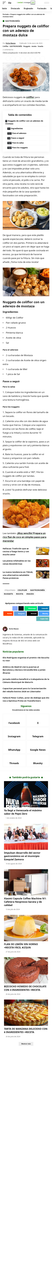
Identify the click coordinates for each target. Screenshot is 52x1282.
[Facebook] (14, 720)
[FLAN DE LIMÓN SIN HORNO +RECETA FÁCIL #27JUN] (26, 928)
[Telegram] (37, 733)
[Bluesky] (37, 760)
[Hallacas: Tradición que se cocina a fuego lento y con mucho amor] (42, 551)
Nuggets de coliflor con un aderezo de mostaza (24, 122)
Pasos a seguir (17, 138)
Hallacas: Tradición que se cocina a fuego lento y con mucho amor (16, 551)
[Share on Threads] (37, 58)
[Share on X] (13, 58)
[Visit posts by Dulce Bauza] (5, 629)
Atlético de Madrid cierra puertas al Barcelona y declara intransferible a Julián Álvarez (24, 670)
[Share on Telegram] (32, 58)
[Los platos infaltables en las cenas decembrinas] (42, 563)
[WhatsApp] (14, 747)
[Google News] (37, 747)
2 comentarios (8, 49)
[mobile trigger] (5, 3)
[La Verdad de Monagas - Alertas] (26, 3)
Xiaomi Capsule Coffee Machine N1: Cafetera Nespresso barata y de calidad (25, 902)
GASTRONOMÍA (16, 46)
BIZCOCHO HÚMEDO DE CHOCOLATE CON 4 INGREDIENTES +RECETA (25, 988)
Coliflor (5, 46)
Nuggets (26, 46)
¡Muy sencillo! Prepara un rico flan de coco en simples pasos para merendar (24, 537)
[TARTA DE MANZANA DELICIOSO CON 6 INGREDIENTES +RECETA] (26, 1013)
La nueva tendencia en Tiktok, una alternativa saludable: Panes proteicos (18, 575)
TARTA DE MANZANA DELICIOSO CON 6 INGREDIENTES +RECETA (25, 1030)
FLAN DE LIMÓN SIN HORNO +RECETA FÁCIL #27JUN (21, 946)
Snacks (40, 46)
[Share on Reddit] (27, 58)
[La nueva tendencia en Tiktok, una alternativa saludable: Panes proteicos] (42, 574)
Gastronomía (12, 21)
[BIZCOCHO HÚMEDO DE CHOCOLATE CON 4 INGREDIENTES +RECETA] (26, 970)
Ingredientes (17, 128)
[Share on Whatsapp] (18, 58)
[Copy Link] (42, 58)
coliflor (30, 97)
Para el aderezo (19, 133)
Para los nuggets (20, 147)
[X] (37, 720)
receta (33, 46)
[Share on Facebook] (8, 58)
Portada (6, 14)
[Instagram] (14, 733)
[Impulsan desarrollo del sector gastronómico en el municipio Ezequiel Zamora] (26, 836)
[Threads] (14, 760)
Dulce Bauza (10, 43)
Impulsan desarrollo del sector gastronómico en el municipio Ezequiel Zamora (22, 856)
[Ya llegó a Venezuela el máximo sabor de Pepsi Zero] (26, 794)
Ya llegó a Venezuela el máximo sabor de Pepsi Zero (23, 812)
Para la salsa (18, 142)
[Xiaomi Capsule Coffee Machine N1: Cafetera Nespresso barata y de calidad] (26, 882)
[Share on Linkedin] (23, 58)
